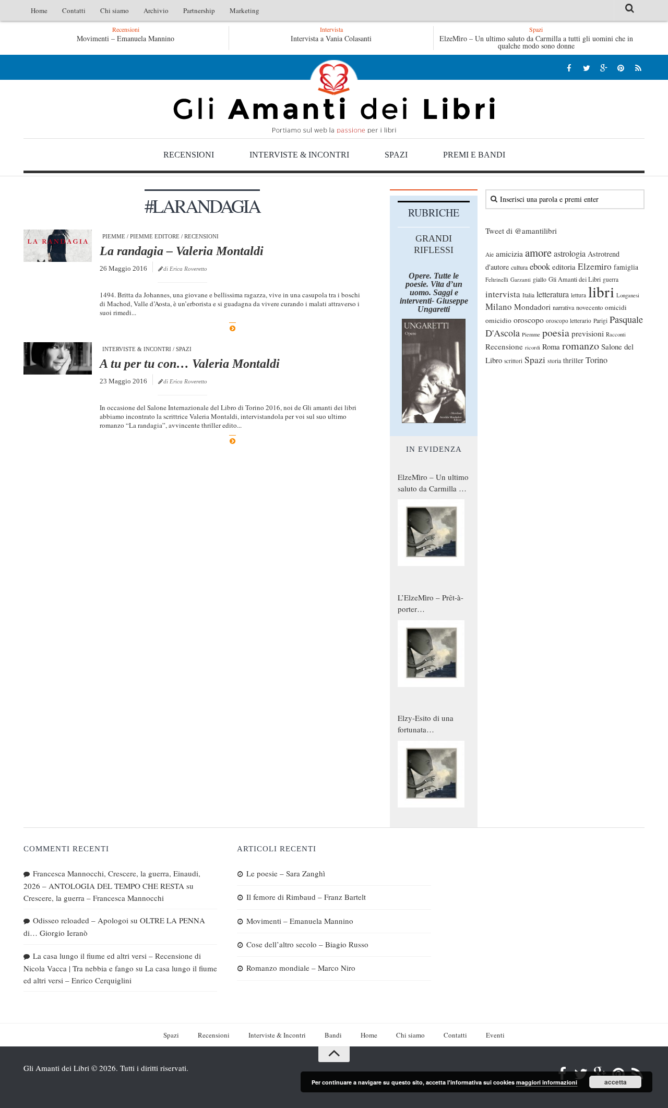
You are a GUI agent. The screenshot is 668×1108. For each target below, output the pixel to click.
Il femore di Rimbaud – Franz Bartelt (306, 897)
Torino (596, 360)
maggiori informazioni (546, 1082)
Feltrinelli (496, 279)
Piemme (113, 236)
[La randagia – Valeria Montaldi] (57, 246)
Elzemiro (595, 266)
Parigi (600, 320)
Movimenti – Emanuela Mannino (125, 38)
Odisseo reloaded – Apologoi (80, 920)
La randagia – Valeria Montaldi (182, 251)
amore (538, 252)
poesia (555, 333)
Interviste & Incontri (299, 154)
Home (39, 10)
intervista (502, 294)
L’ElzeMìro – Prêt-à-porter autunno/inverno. (430, 603)
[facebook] (569, 67)
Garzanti (520, 279)
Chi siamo (114, 10)
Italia (528, 295)
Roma (551, 346)
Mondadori (532, 307)
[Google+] (603, 67)
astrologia (570, 253)
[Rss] (638, 67)
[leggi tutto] (232, 328)
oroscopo (529, 319)
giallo (539, 279)
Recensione (504, 346)
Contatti (74, 10)
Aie (489, 254)
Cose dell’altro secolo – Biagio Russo (307, 944)
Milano (498, 306)
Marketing (244, 10)
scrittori (513, 361)
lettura (578, 295)
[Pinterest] (620, 67)
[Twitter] (586, 67)
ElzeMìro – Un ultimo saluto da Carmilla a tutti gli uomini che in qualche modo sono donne (536, 42)
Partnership (199, 10)
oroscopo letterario (568, 320)
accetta (615, 1082)
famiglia (626, 267)
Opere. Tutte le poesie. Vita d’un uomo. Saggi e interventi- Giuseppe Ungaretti (434, 292)
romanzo (580, 346)
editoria (564, 266)
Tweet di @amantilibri (521, 230)
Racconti (616, 334)
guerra (610, 279)
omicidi (616, 307)
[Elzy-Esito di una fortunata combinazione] (431, 774)
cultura (519, 267)
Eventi (495, 1035)
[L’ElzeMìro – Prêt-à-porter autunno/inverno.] (431, 653)
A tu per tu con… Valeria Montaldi (190, 363)
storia (554, 361)
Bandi (333, 1035)
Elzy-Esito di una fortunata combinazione (426, 724)
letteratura (552, 294)
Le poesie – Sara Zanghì (285, 873)
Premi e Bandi (474, 154)
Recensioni (188, 154)
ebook (540, 266)
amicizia (509, 253)
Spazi (396, 154)
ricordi (532, 347)
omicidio (498, 320)
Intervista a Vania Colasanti (331, 38)
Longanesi (627, 295)
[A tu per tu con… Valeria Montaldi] (57, 358)
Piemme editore (155, 236)
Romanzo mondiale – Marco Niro (300, 967)
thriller (573, 360)
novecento (589, 307)
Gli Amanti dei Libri (334, 96)
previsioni (587, 333)
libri (601, 291)
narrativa (563, 307)
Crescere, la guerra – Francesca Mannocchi (93, 898)
